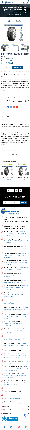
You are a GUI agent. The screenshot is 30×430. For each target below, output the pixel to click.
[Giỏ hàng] (27, 2)
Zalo (11, 429)
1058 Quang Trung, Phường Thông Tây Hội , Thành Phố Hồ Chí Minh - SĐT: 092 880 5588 (16, 345)
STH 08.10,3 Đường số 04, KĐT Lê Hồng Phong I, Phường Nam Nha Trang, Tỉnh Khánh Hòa (16, 355)
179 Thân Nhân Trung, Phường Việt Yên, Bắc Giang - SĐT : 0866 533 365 (16, 275)
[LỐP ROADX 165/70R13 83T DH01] (22, 169)
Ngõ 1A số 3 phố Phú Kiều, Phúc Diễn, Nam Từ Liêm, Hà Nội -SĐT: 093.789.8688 (16, 382)
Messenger (3, 429)
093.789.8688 (12, 395)
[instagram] (16, 190)
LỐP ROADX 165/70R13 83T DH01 (22, 178)
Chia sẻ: (3, 107)
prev (2, 47)
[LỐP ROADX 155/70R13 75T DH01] (8, 169)
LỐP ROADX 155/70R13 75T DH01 (8, 178)
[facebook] (12, 190)
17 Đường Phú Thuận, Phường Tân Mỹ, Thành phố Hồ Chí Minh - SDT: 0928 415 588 (16, 368)
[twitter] (9, 190)
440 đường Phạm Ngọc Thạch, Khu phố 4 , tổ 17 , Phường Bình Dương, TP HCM (15, 337)
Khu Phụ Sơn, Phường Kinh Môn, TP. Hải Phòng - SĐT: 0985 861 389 (16, 316)
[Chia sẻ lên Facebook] (7, 107)
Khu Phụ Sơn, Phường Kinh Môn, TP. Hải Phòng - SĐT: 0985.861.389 (16, 287)
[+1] (17, 107)
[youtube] (20, 190)
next (28, 47)
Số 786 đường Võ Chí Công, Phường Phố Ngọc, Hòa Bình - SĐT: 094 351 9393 (16, 301)
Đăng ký (23, 202)
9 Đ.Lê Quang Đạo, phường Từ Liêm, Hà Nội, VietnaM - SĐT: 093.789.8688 (16, 233)
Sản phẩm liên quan (10, 161)
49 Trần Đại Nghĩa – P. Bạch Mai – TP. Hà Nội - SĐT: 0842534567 (16, 255)
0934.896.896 (20, 395)
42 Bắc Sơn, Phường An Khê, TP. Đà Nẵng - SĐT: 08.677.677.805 (15, 330)
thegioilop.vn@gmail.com (14, 398)
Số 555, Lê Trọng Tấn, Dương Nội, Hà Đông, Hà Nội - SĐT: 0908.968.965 (16, 240)
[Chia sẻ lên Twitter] (11, 107)
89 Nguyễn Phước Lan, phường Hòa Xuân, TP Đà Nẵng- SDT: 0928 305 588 (15, 375)
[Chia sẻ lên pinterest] (14, 107)
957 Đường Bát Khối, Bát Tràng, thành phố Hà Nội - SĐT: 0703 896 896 (16, 262)
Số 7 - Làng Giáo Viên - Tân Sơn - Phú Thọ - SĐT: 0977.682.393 (15, 323)
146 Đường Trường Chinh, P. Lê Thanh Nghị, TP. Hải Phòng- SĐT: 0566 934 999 (16, 294)
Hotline (18, 429)
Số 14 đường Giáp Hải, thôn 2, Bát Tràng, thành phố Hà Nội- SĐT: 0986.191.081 (16, 248)
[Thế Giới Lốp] (9, 2)
